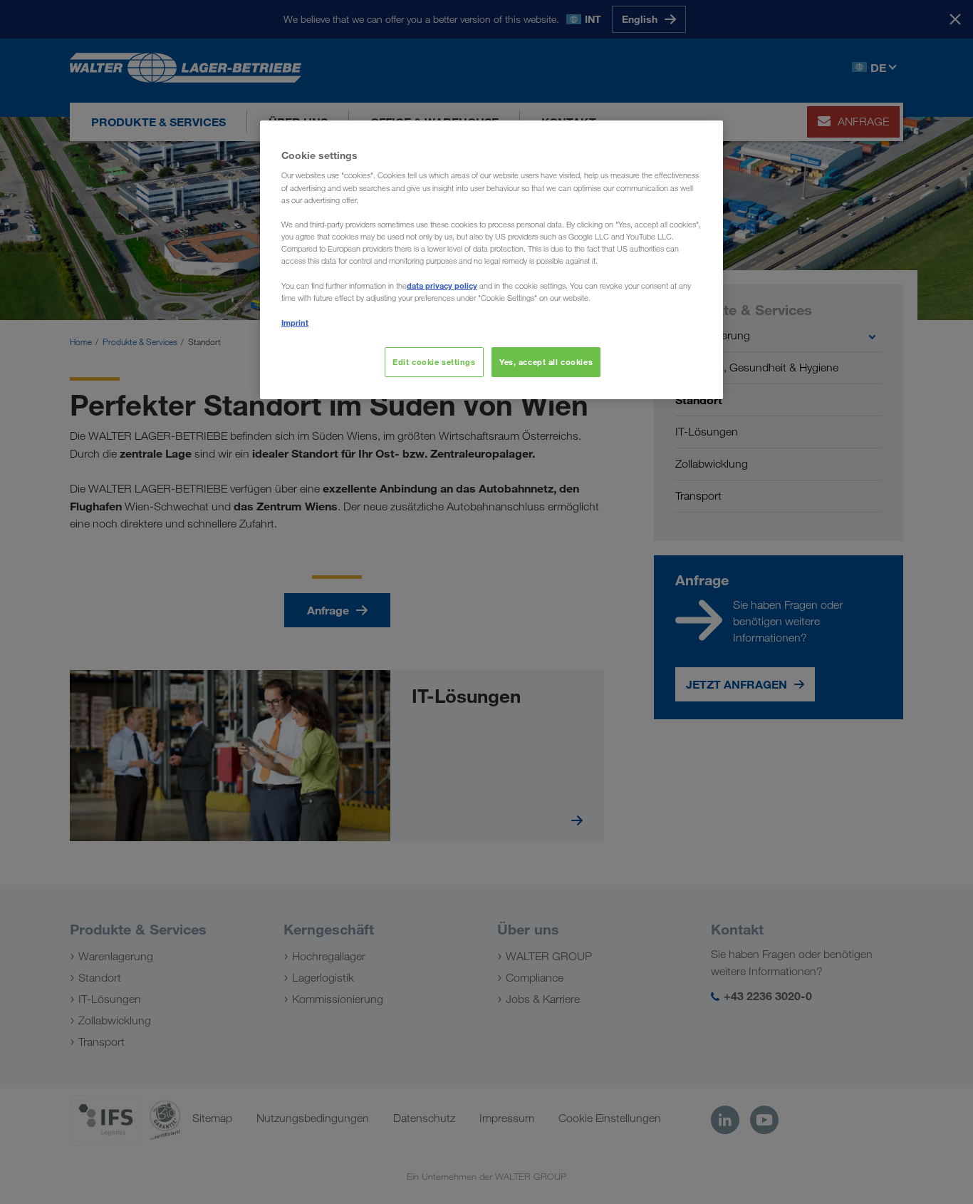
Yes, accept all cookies (546, 361)
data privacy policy (442, 285)
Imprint (294, 322)
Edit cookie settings (433, 361)
